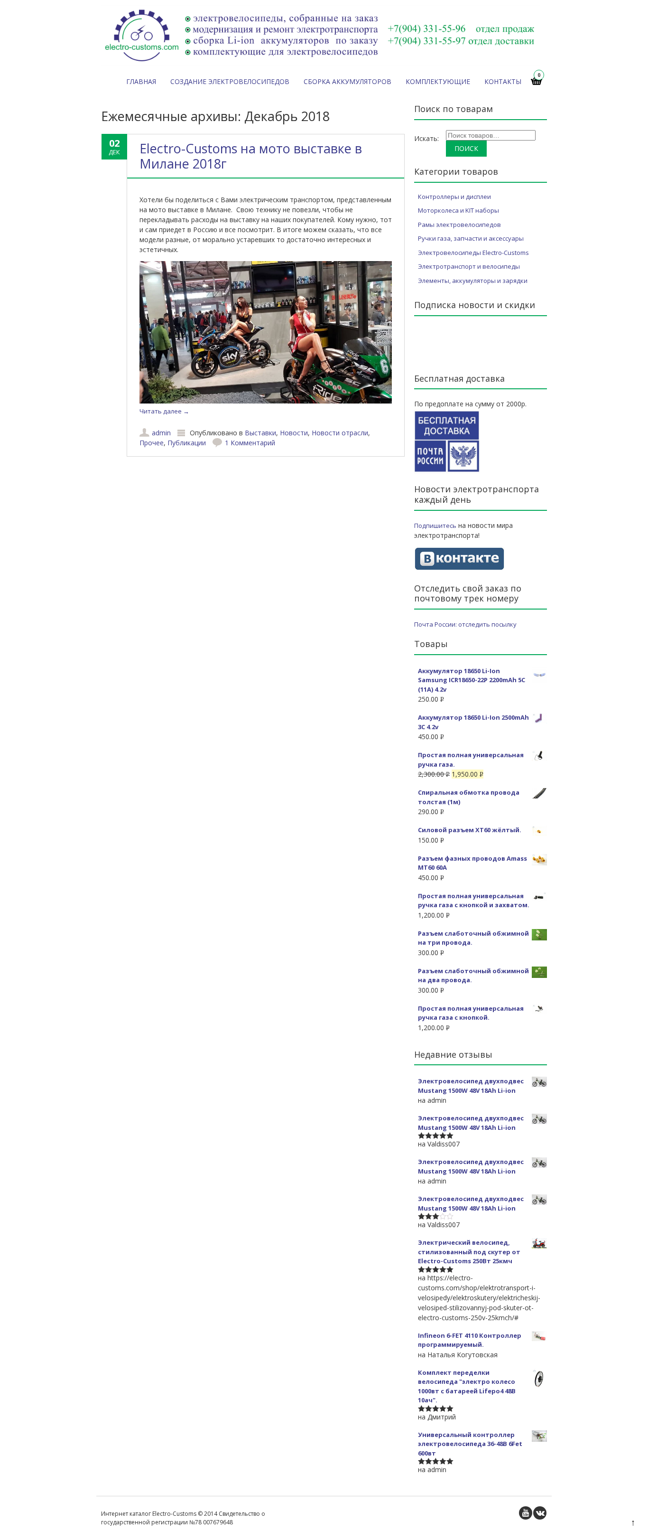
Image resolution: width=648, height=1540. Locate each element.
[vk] (540, 1513)
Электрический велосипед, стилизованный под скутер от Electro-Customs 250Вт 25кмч (469, 1251)
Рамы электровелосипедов (459, 224)
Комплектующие (438, 81)
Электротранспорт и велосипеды (469, 266)
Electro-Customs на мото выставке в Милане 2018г (250, 156)
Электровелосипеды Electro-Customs (473, 252)
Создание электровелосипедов (229, 81)
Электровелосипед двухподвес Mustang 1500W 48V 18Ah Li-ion (471, 1086)
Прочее (151, 442)
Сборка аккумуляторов (347, 81)
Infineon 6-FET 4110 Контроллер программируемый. (469, 1340)
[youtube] (525, 1513)
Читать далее (164, 411)
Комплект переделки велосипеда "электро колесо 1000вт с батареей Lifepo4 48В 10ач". (467, 1386)
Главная (141, 81)
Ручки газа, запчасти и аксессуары (471, 238)
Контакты (502, 81)
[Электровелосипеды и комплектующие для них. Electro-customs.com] (320, 63)
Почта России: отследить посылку (465, 624)
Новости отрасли (340, 432)
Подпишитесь (435, 525)
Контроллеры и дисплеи (454, 196)
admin (161, 432)
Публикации (186, 442)
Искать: (426, 138)
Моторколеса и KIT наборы (458, 210)
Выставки (260, 432)
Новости (294, 432)
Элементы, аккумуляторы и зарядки (473, 280)
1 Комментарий (250, 442)
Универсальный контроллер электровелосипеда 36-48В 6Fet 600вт (470, 1443)
